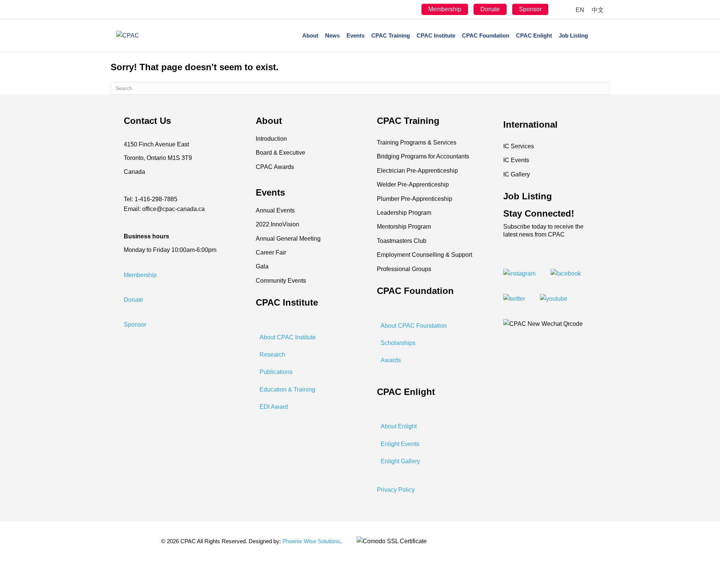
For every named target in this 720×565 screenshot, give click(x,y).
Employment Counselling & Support (424, 255)
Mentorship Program (404, 226)
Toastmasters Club (401, 241)
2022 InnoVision (277, 224)
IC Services (518, 146)
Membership (444, 9)
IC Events (516, 160)
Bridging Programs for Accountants (423, 156)
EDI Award (274, 407)
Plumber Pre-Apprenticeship (414, 199)
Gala (262, 266)
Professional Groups (404, 269)
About (310, 35)
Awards (391, 360)
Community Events (281, 280)
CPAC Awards (275, 167)
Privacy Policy (396, 490)
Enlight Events (400, 444)
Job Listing (573, 35)
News (332, 35)
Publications (276, 372)
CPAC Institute (436, 35)
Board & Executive (280, 152)
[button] (140, 275)
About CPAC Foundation (414, 325)
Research (272, 354)
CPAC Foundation (485, 35)
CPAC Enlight (534, 35)
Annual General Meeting (288, 238)
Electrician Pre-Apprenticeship (417, 170)
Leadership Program (404, 212)
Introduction (271, 139)
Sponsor (530, 9)
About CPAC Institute (288, 337)
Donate (490, 9)
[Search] (597, 35)
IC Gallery (516, 174)
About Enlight (399, 426)
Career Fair (271, 252)
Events (355, 35)
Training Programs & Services (416, 142)
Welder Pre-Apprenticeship (413, 184)
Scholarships (398, 343)
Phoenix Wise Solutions (311, 541)
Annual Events (275, 210)
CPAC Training (390, 35)
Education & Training (287, 389)
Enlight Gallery (400, 461)
